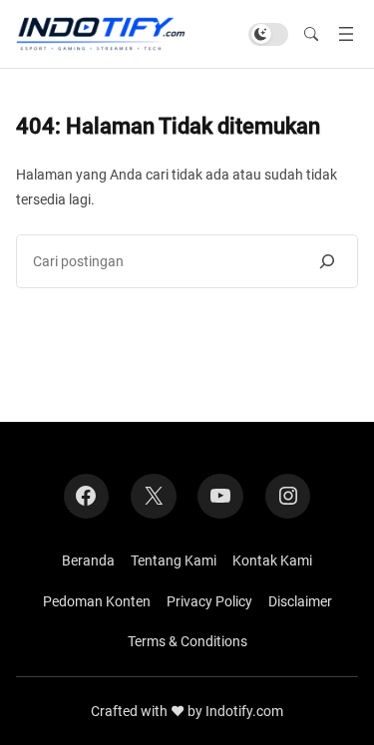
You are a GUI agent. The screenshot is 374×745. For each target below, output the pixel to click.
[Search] (327, 261)
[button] (311, 34)
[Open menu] (346, 34)
